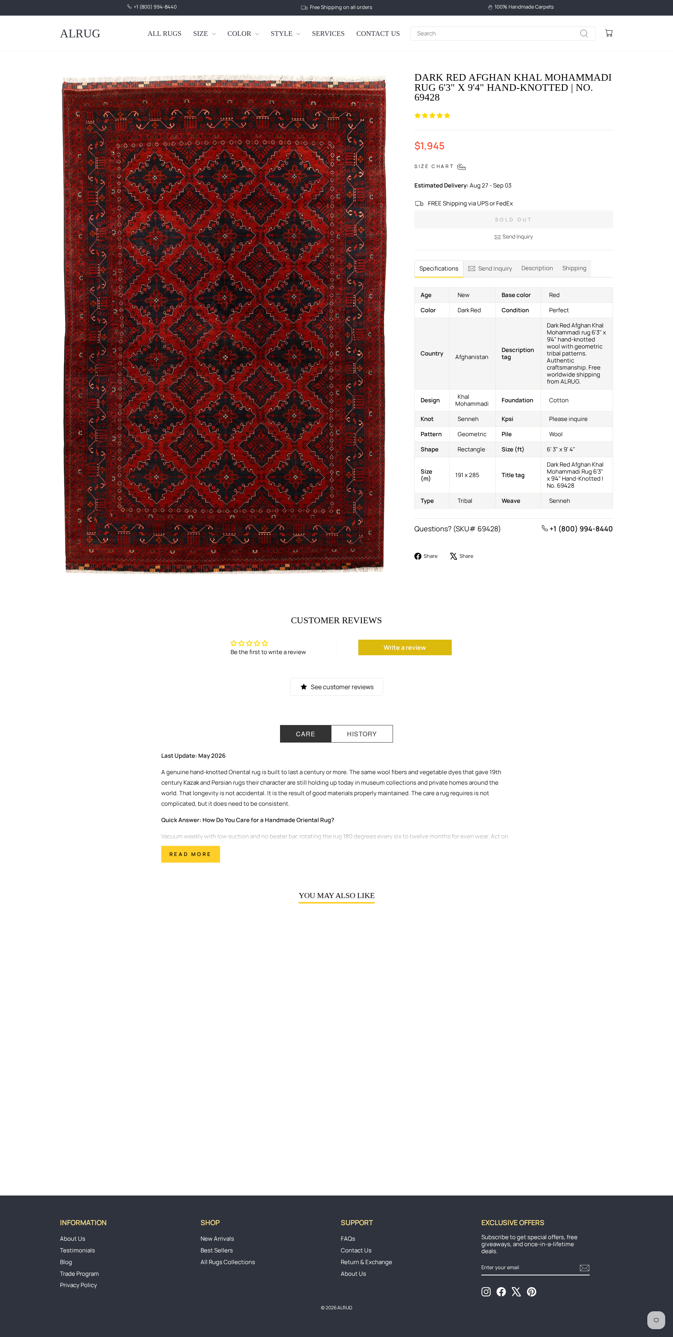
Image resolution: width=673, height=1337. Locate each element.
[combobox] (503, 34)
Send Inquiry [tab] (495, 268)
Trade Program (79, 1274)
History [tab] (362, 733)
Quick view (126, 1108)
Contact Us (378, 33)
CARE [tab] (305, 733)
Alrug (80, 33)
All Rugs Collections (228, 1262)
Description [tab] (537, 268)
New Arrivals (217, 1238)
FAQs (348, 1238)
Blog (66, 1262)
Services (328, 33)
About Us (72, 1238)
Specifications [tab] (438, 268)
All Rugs (164, 33)
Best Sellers (217, 1250)
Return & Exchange (366, 1262)
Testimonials (77, 1250)
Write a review (405, 647)
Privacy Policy (78, 1285)
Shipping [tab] (574, 268)
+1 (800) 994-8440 (580, 528)
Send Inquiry (517, 236)
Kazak (191, 782)
